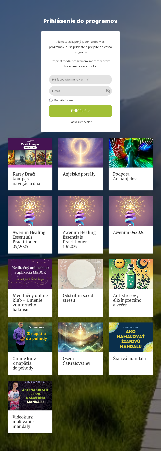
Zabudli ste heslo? (80, 122)
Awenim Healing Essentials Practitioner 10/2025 (79, 239)
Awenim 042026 (129, 232)
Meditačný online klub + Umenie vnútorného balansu (30, 302)
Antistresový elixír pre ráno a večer (127, 300)
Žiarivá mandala (129, 358)
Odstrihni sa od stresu (78, 298)
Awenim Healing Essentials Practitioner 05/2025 (29, 239)
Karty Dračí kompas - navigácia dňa (26, 179)
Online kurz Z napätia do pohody (24, 363)
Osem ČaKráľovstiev (76, 361)
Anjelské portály (79, 174)
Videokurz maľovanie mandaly (23, 422)
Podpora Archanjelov (125, 176)
